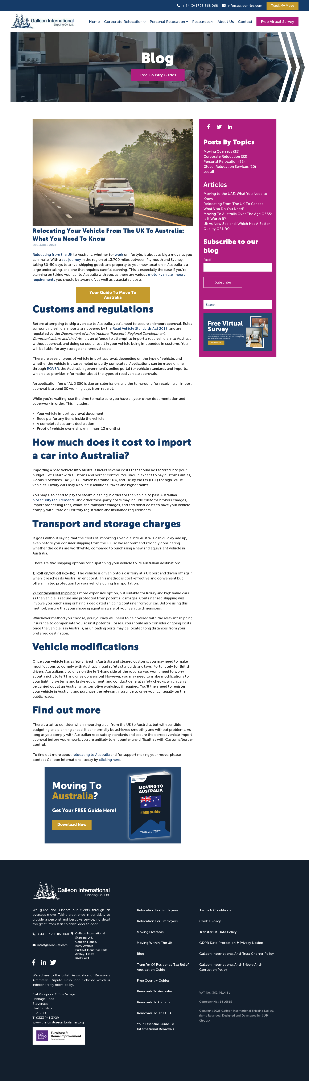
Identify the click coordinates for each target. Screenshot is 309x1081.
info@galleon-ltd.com (244, 6)
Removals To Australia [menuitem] (154, 991)
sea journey (71, 259)
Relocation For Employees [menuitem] (157, 910)
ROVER (53, 368)
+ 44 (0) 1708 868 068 (200, 6)
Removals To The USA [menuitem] (154, 1013)
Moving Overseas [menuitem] (150, 932)
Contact (245, 21)
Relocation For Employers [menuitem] (157, 921)
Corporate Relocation (123, 21)
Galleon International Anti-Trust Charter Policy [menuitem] (236, 954)
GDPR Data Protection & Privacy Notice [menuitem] (231, 943)
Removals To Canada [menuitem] (153, 1002)
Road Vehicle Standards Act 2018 (140, 328)
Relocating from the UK (52, 254)
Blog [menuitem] (140, 954)
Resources (201, 21)
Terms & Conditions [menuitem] (215, 910)
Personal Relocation (167, 21)
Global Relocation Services (229, 166)
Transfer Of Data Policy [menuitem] (217, 932)
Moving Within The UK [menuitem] (154, 943)
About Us (226, 21)
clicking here (109, 760)
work (118, 254)
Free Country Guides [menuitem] (153, 980)
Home (94, 21)
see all (208, 171)
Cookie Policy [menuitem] (210, 921)
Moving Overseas (221, 151)
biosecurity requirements (54, 500)
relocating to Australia (91, 755)
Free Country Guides (158, 75)
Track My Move (282, 6)
